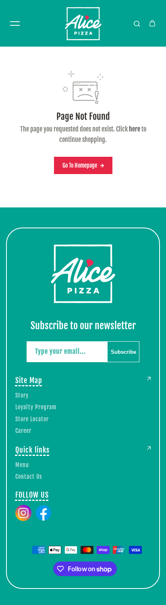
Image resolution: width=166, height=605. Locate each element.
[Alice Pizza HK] (83, 23)
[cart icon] (152, 23)
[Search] (137, 23)
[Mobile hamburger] (15, 23)
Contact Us (28, 476)
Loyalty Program (35, 407)
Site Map (28, 380)
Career (23, 430)
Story (22, 395)
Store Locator (32, 419)
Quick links (32, 449)
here (134, 129)
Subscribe (123, 352)
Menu (22, 464)
